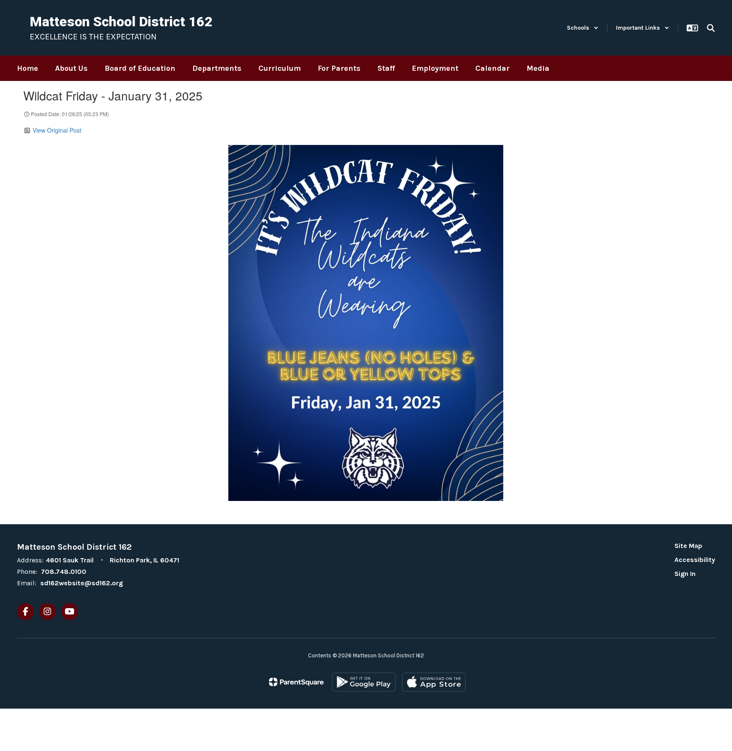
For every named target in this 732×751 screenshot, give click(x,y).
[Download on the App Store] (434, 682)
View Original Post (57, 130)
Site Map (688, 546)
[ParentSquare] (296, 682)
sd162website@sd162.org (81, 583)
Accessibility (694, 560)
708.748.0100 (63, 571)
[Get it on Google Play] (364, 682)
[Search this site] (711, 28)
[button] (583, 27)
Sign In (685, 574)
